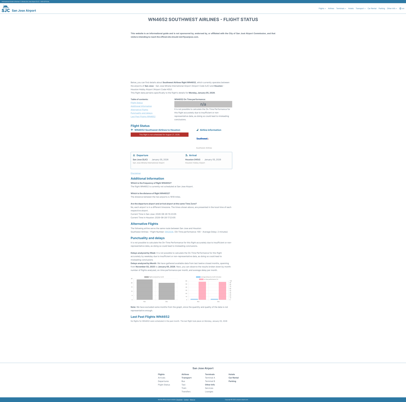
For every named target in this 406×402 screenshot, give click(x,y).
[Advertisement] (203, 63)
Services (209, 388)
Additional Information (141, 106)
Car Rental (372, 8)
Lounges (209, 391)
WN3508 (169, 232)
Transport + (361, 8)
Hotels (351, 8)
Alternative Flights (139, 109)
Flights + (322, 8)
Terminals (210, 374)
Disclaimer (179, 399)
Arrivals (161, 377)
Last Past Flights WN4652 (143, 116)
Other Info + (392, 8)
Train (184, 388)
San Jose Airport (24, 10)
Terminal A (210, 377)
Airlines (331, 8)
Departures (163, 381)
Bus (183, 381)
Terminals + (341, 8)
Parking (382, 8)
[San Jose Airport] (6, 8)
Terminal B (210, 381)
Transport (186, 377)
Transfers (186, 391)
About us (192, 399)
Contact (186, 399)
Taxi (183, 384)
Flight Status (137, 102)
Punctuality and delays (141, 113)
